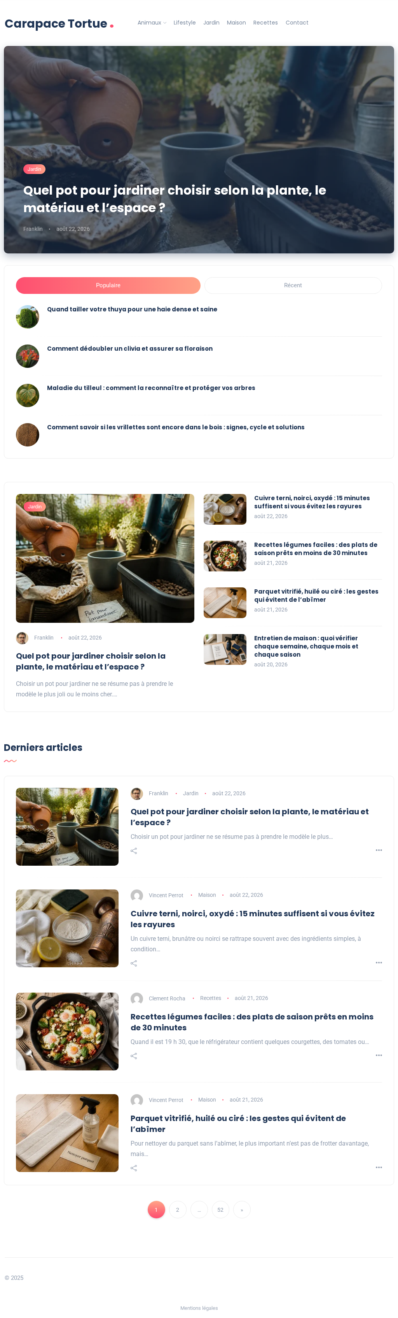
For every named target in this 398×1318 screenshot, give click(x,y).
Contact (297, 22)
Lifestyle (185, 22)
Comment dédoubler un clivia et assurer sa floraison (130, 348)
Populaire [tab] (108, 285)
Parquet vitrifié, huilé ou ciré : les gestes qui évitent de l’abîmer (316, 595)
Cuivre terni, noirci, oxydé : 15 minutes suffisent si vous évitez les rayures (312, 502)
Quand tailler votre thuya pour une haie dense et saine (132, 309)
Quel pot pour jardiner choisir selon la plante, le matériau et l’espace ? (174, 198)
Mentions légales (199, 1308)
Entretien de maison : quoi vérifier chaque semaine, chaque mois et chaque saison (306, 646)
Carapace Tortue (59, 23)
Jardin (211, 22)
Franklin (33, 229)
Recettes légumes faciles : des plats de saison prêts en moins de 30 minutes (315, 549)
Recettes (265, 22)
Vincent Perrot (166, 895)
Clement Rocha (167, 998)
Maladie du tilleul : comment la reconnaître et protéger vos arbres (151, 388)
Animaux (149, 22)
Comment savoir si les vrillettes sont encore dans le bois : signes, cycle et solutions (176, 427)
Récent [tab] (293, 285)
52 (220, 1210)
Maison (236, 22)
